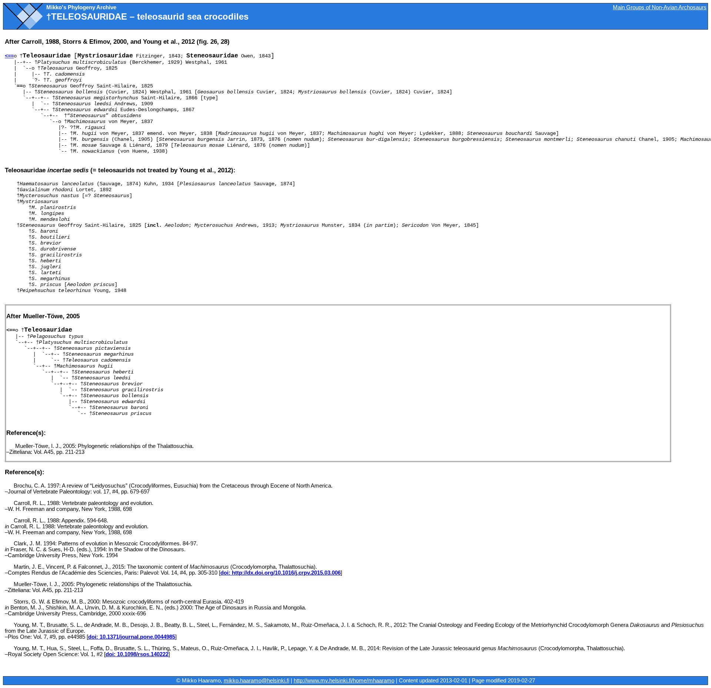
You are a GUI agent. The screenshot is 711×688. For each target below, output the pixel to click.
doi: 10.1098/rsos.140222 (137, 654)
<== (9, 56)
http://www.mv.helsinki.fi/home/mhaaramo (344, 681)
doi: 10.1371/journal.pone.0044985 (131, 637)
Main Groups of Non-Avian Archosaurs (660, 7)
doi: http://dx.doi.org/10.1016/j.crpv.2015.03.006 (280, 573)
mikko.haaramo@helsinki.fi (256, 681)
